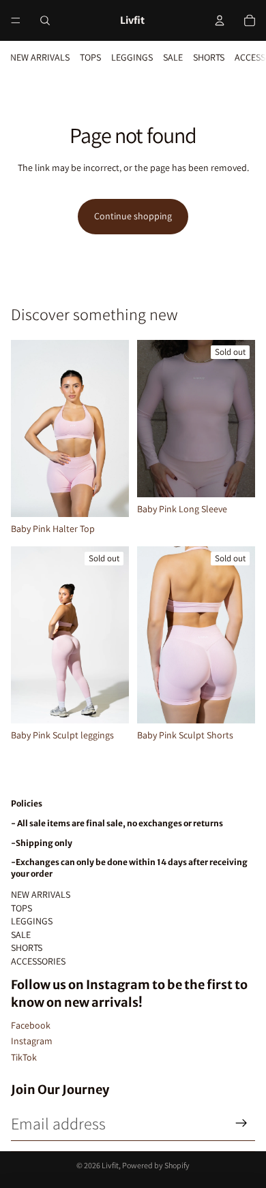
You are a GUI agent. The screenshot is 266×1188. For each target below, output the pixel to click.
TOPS (90, 57)
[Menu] (15, 20)
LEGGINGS (132, 57)
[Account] (220, 20)
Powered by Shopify (156, 1165)
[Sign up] (241, 1123)
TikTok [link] (24, 1057)
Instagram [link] (32, 1041)
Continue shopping (133, 216)
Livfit (110, 1165)
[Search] (45, 20)
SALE (173, 57)
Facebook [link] (30, 1025)
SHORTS (208, 57)
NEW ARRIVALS (40, 57)
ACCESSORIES (38, 961)
